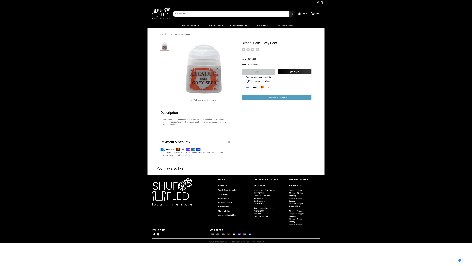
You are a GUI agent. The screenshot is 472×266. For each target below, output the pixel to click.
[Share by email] (257, 49)
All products (168, 34)
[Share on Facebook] (243, 49)
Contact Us (222, 186)
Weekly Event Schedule (227, 190)
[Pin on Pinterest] (248, 49)
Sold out (258, 72)
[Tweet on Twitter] (252, 49)
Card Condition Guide (226, 215)
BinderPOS (259, 242)
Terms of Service (224, 194)
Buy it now (294, 72)
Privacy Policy (223, 198)
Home (159, 34)
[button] (460, 260)
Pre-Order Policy (224, 203)
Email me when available (276, 97)
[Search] (292, 14)
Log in (304, 14)
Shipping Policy (224, 211)
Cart (318, 14)
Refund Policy (223, 207)
